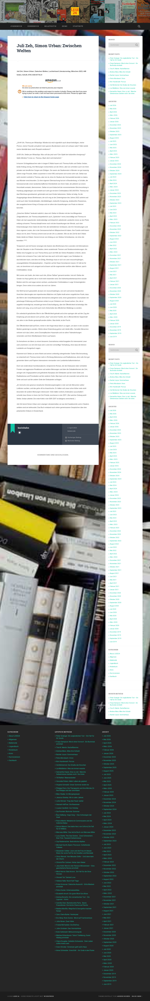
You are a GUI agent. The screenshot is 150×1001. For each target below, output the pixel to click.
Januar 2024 (114, 190)
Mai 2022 (113, 245)
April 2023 (113, 216)
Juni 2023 (113, 209)
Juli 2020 (113, 304)
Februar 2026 (114, 118)
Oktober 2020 (114, 294)
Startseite (78, 26)
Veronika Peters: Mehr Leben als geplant (71, 781)
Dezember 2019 (115, 327)
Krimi (64, 26)
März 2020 (113, 317)
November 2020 (115, 291)
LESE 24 (16, 996)
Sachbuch (113, 676)
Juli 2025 (113, 141)
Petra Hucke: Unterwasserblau (67, 890)
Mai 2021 (113, 275)
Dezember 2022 (115, 226)
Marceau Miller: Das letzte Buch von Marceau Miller (75, 832)
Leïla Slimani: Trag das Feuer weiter (69, 801)
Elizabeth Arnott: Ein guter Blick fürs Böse (72, 894)
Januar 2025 (114, 161)
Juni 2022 (113, 242)
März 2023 (113, 219)
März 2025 (113, 154)
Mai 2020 (113, 311)
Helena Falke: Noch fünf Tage (67, 881)
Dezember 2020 (115, 288)
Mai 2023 (113, 213)
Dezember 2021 (115, 255)
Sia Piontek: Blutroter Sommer (67, 811)
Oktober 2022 (114, 232)
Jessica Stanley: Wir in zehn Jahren (69, 797)
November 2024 (115, 167)
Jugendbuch (16, 26)
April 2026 (113, 112)
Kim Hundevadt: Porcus (118, 82)
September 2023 (115, 203)
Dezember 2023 (115, 193)
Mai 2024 (113, 180)
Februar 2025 (114, 157)
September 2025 (115, 135)
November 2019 (115, 330)
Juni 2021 (113, 271)
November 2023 (115, 197)
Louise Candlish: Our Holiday (67, 808)
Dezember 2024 (115, 164)
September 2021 (115, 265)
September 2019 (115, 333)
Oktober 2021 (114, 262)
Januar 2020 (114, 324)
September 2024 (115, 174)
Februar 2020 (114, 320)
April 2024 (113, 183)
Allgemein (113, 657)
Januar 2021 (114, 284)
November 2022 (115, 229)
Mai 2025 (113, 148)
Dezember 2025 (115, 125)
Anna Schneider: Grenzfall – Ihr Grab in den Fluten (75, 950)
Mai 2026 (113, 109)
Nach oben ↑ (137, 996)
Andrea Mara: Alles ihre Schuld (120, 72)
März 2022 (113, 252)
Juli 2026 (113, 105)
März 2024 (113, 187)
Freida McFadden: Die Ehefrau (67, 925)
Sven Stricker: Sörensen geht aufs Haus (71, 947)
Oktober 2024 (114, 170)
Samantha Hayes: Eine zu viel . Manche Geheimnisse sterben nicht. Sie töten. (123, 92)
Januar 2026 (114, 122)
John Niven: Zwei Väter (65, 921)
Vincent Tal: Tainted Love (65, 877)
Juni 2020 (113, 307)
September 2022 (115, 236)
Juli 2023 (113, 206)
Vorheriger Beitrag (74, 437)
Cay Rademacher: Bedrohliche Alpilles (70, 841)
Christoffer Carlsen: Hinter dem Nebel (70, 862)
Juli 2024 (113, 177)
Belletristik (50, 26)
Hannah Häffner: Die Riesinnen (67, 804)
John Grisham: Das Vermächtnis (68, 928)
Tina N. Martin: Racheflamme (119, 69)
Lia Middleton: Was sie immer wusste (122, 88)
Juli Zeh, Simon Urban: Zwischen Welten (49, 48)
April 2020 (113, 314)
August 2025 (114, 138)
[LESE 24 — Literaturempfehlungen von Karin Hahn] (75, 11)
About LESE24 (115, 654)
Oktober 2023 (114, 200)
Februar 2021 (114, 281)
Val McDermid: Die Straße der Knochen (123, 85)
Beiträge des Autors (19, 432)
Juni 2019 (113, 337)
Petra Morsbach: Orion (117, 78)
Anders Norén (123, 996)
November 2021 (115, 258)
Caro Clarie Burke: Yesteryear (67, 914)
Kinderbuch (33, 26)
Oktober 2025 (114, 131)
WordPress (49, 996)
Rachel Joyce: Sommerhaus (119, 75)
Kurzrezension (115, 673)
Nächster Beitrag (74, 441)
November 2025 (115, 128)
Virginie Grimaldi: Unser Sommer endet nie (72, 785)
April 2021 (113, 278)
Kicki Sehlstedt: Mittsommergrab (69, 932)
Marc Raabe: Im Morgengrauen (68, 794)
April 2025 (113, 151)
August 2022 (114, 239)
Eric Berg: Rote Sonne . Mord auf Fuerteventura (74, 918)
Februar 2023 (114, 223)
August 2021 (114, 268)
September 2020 (115, 297)
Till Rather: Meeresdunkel (65, 778)
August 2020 (114, 301)
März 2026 (113, 115)
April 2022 (113, 249)
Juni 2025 (113, 144)
